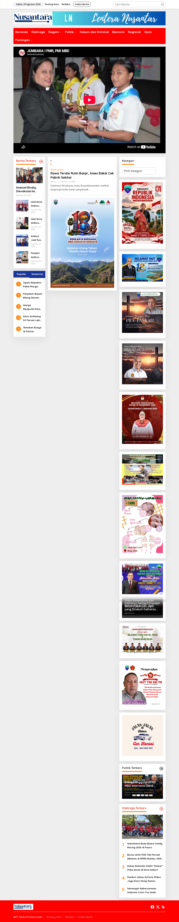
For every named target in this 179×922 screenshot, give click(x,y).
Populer (21, 274)
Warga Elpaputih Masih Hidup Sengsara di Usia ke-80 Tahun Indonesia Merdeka (32, 307)
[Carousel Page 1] (134, 795)
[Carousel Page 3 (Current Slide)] (142, 795)
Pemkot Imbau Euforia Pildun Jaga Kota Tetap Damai (144, 879)
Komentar (37, 274)
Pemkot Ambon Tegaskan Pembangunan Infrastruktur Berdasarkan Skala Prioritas (36, 255)
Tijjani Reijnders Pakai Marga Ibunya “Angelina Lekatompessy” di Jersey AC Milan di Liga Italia (32, 284)
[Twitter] (158, 907)
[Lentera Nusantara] (32, 18)
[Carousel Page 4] (146, 795)
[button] (163, 4)
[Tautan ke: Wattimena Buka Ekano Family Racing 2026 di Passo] (142, 827)
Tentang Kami (53, 917)
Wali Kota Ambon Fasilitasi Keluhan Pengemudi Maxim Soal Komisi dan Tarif (36, 221)
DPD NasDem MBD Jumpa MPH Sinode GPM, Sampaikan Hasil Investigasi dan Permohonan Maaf (142, 783)
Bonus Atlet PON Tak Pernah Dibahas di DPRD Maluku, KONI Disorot (144, 856)
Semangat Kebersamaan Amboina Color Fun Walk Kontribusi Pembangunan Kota (145, 890)
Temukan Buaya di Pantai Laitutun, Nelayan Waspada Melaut (32, 329)
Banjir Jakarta (57, 169)
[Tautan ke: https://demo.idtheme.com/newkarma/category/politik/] (161, 768)
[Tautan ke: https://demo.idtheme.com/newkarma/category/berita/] (41, 161)
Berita (53, 181)
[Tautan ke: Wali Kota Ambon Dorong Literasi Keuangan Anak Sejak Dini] (22, 206)
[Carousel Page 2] (138, 795)
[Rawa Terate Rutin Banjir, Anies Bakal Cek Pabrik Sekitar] (89, 189)
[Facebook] (152, 907)
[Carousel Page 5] (151, 795)
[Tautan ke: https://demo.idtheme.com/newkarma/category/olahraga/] (161, 809)
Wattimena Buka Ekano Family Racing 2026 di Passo (144, 845)
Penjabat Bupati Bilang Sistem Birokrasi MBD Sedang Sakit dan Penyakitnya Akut (32, 296)
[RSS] (163, 907)
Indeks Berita (85, 917)
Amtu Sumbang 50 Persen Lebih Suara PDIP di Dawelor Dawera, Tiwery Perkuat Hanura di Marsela (32, 318)
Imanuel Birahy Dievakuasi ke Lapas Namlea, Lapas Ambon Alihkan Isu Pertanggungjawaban (29, 189)
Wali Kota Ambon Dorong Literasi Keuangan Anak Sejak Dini (36, 204)
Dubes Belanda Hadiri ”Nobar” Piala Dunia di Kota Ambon (145, 868)
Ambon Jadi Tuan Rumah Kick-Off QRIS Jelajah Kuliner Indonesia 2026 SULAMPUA (36, 238)
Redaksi (70, 917)
